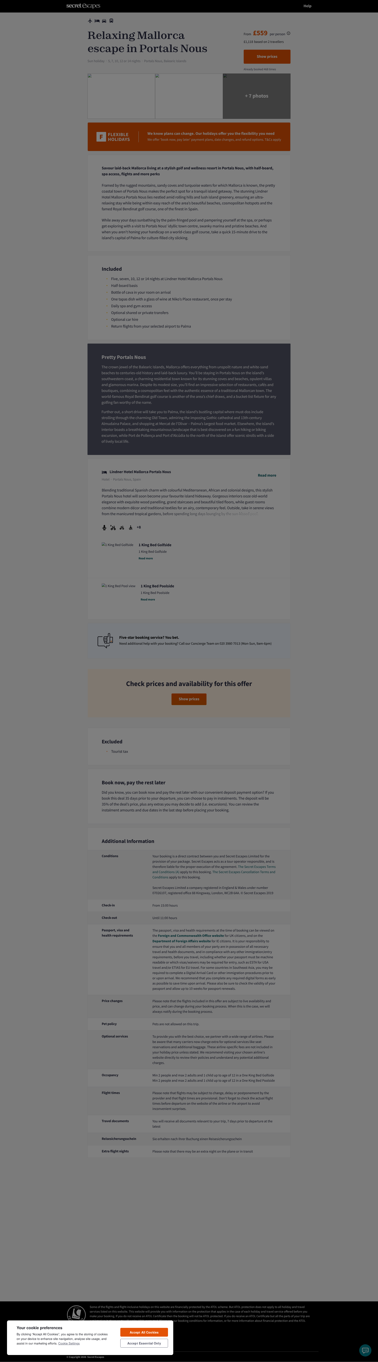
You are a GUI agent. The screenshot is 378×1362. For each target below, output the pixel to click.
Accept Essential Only (144, 1343)
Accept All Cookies (144, 1332)
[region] (90, 1337)
